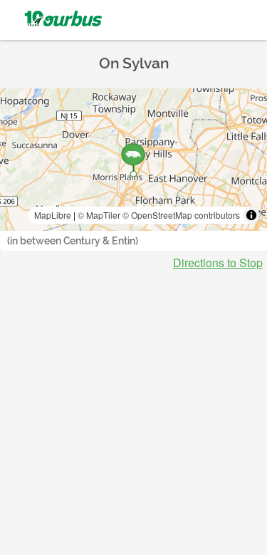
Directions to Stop (218, 263)
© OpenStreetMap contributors (181, 215)
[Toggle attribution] (251, 215)
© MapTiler (99, 215)
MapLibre (52, 215)
